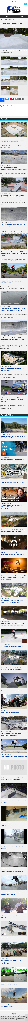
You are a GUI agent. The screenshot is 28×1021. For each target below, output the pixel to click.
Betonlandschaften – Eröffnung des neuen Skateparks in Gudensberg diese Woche (12, 196)
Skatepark (9, 106)
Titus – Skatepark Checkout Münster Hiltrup (12, 646)
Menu (7, 16)
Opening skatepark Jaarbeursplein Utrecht (11, 690)
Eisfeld (4, 106)
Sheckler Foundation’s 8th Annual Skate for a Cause (14, 939)
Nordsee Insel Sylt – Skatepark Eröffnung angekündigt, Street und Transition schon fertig (12, 339)
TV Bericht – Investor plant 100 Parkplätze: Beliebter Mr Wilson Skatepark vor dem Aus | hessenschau (12, 506)
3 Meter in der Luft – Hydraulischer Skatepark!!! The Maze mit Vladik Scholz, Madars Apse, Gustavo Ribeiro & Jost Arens (14, 577)
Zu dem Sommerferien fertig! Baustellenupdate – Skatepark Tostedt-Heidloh (14, 168)
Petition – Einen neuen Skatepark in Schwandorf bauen (11, 281)
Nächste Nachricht (23, 112)
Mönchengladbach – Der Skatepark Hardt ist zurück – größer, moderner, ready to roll (13, 309)
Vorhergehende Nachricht (11, 112)
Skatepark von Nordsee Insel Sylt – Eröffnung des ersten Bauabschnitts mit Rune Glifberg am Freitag (14, 253)
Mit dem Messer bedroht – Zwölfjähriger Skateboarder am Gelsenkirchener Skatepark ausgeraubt (13, 399)
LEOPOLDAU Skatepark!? (7, 1006)
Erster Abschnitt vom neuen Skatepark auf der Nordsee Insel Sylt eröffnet (13, 225)
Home (2, 19)
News (6, 19)
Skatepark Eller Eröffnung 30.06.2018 (10, 712)
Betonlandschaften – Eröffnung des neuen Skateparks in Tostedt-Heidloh (12, 140)
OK (16, 1019)
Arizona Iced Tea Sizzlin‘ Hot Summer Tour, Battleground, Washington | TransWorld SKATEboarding (11, 962)
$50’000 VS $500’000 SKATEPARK (9, 985)
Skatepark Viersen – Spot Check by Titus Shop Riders (14, 756)
